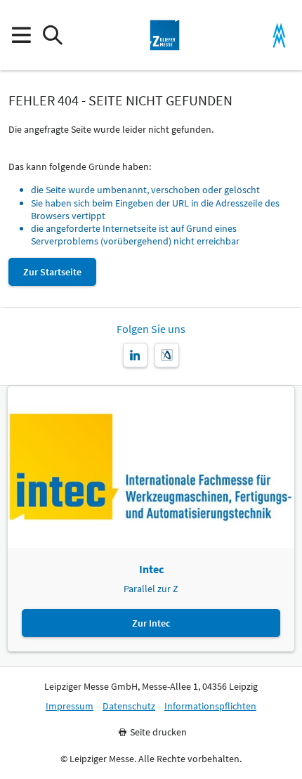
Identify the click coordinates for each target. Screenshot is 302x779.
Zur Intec (151, 623)
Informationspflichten (210, 706)
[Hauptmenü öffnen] (20, 35)
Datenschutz (129, 706)
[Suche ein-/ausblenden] (52, 35)
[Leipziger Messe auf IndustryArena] (167, 355)
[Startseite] (165, 35)
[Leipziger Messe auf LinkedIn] (135, 355)
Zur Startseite (52, 272)
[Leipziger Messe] (279, 35)
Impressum (69, 706)
